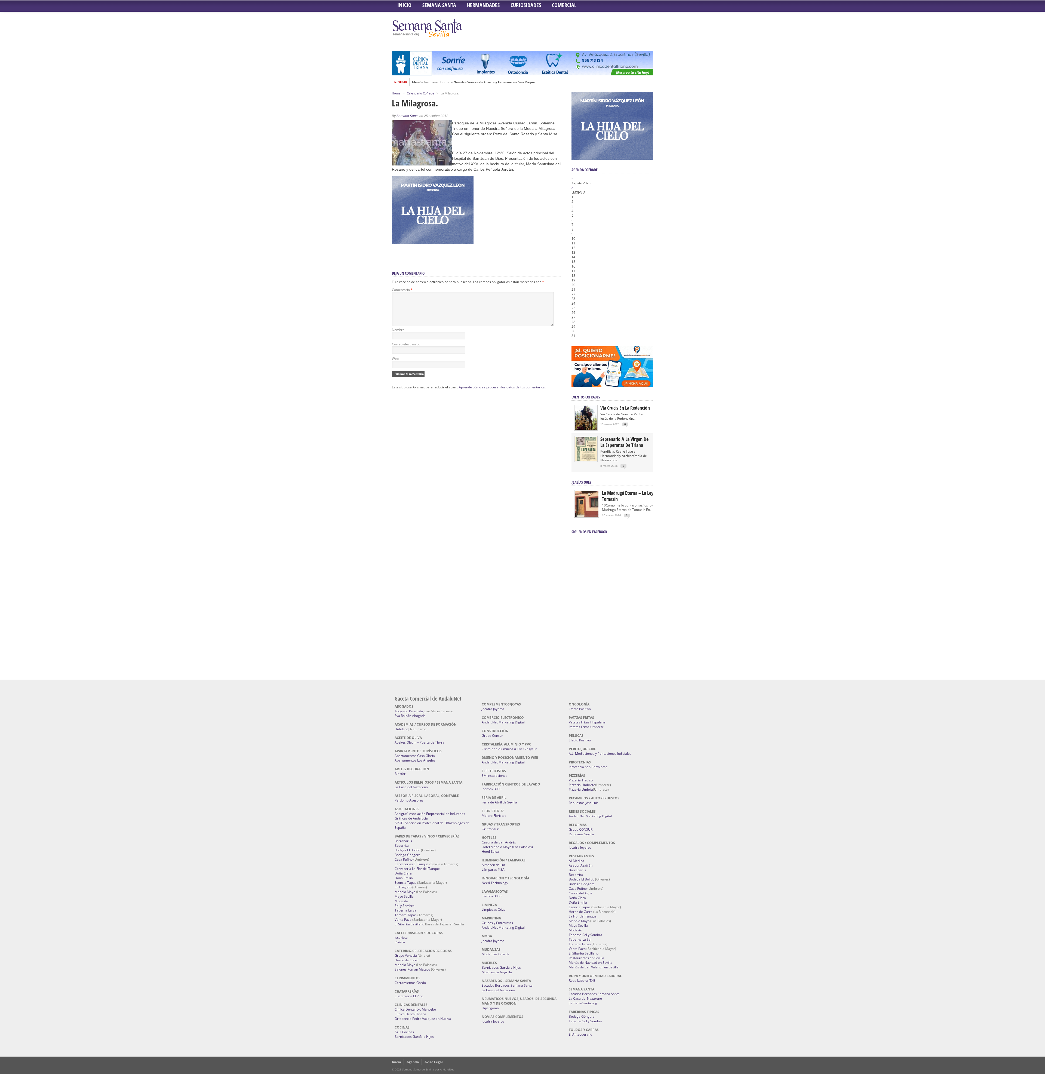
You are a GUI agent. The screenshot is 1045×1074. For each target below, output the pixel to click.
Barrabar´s (403, 841)
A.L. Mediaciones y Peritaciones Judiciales (600, 753)
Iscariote (401, 937)
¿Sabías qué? (581, 482)
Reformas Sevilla (581, 834)
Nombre (398, 329)
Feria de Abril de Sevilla (499, 802)
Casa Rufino (404, 859)
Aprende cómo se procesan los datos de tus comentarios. (502, 387)
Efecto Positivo (580, 709)
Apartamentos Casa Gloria (415, 755)
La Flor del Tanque (583, 916)
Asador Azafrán (580, 865)
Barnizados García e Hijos (414, 1036)
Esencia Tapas (405, 882)
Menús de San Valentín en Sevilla (594, 967)
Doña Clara (403, 873)
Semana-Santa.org (583, 1003)
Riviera (400, 942)
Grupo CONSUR (580, 829)
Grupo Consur (492, 735)
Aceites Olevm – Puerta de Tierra (419, 742)
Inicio (404, 5)
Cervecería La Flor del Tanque (417, 868)
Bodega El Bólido (407, 850)
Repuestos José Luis (583, 802)
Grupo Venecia (406, 955)
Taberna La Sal (406, 910)
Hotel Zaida (490, 851)
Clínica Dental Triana (410, 1014)
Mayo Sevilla (404, 896)
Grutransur (490, 829)
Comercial (564, 5)
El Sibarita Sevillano (409, 924)
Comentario (402, 289)
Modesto (401, 901)
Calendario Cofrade (420, 93)
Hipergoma (490, 1008)
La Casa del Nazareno (411, 787)
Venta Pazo (403, 919)
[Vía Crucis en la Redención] (586, 428)
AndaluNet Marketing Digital (503, 722)
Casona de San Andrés (499, 842)
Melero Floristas (494, 815)
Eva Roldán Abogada (410, 715)
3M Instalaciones (494, 775)
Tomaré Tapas (406, 915)
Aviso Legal (434, 1062)
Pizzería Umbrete (582, 785)
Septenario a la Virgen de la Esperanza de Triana (624, 442)
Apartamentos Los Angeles (415, 760)
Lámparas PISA (493, 869)
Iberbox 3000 (492, 789)
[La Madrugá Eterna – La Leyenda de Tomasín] (586, 516)
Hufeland (401, 729)
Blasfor (400, 773)
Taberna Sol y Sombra (585, 934)
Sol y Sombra (404, 905)
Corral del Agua (580, 893)
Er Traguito (403, 887)
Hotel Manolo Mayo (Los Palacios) (507, 847)
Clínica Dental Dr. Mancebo (415, 1009)
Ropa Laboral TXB (582, 980)
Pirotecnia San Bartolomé (588, 767)
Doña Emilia (404, 878)
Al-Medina (576, 860)
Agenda (413, 1062)
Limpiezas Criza (494, 909)
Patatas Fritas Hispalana (587, 722)
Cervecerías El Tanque (412, 864)
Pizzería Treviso (581, 780)
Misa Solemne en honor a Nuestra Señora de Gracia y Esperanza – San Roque (473, 82)
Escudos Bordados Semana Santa (507, 985)
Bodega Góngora (407, 854)
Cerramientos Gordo (410, 982)
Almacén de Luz (494, 865)
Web (395, 358)
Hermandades (483, 5)
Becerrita (402, 845)
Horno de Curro (406, 960)
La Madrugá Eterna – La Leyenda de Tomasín (635, 496)
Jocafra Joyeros (493, 709)
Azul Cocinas (404, 1032)
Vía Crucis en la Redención (625, 408)
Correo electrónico (406, 344)
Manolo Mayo (405, 891)
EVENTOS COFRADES (585, 397)
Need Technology (495, 882)
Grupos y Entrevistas (497, 922)
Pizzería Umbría (581, 789)
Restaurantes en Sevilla (586, 958)
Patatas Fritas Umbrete (586, 727)
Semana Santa (439, 5)
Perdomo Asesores (409, 800)
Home (396, 93)
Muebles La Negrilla (497, 972)
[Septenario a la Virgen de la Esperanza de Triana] (586, 460)
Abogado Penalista (409, 711)
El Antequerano (580, 1034)
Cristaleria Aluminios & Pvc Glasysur (509, 749)
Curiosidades (526, 5)
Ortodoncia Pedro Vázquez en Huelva (423, 1018)
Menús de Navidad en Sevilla (590, 962)
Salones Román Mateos (412, 969)
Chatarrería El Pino (409, 996)
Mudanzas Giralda (495, 954)
